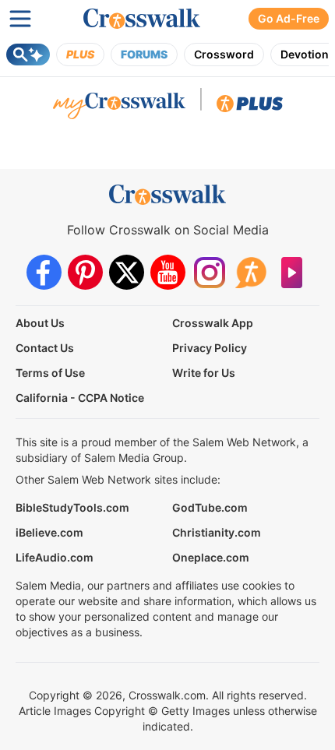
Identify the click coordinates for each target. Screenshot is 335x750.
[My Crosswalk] (119, 107)
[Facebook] (44, 272)
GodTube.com (210, 507)
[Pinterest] (85, 272)
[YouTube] (167, 272)
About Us (40, 322)
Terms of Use (50, 372)
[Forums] (250, 272)
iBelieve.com (49, 532)
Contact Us (45, 347)
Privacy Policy (209, 347)
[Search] (28, 54)
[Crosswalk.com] (141, 19)
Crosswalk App (212, 322)
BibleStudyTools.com (72, 507)
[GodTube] (291, 272)
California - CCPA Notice (80, 397)
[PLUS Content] (250, 107)
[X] (126, 272)
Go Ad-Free (288, 18)
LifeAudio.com (54, 557)
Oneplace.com (210, 557)
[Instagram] (209, 272)
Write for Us (203, 372)
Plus (80, 54)
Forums (144, 54)
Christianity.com (216, 532)
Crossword (224, 54)
